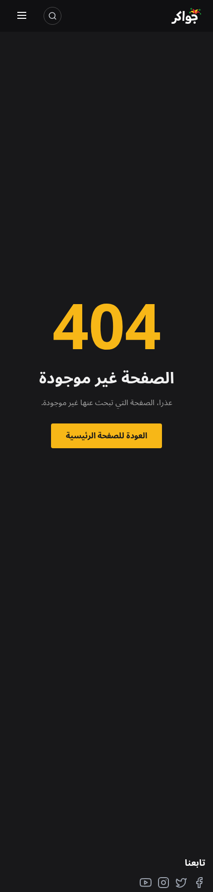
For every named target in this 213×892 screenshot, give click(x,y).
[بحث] (52, 16)
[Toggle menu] (22, 16)
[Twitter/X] (181, 883)
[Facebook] (199, 883)
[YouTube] (146, 883)
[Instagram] (163, 883)
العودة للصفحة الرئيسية (106, 435)
